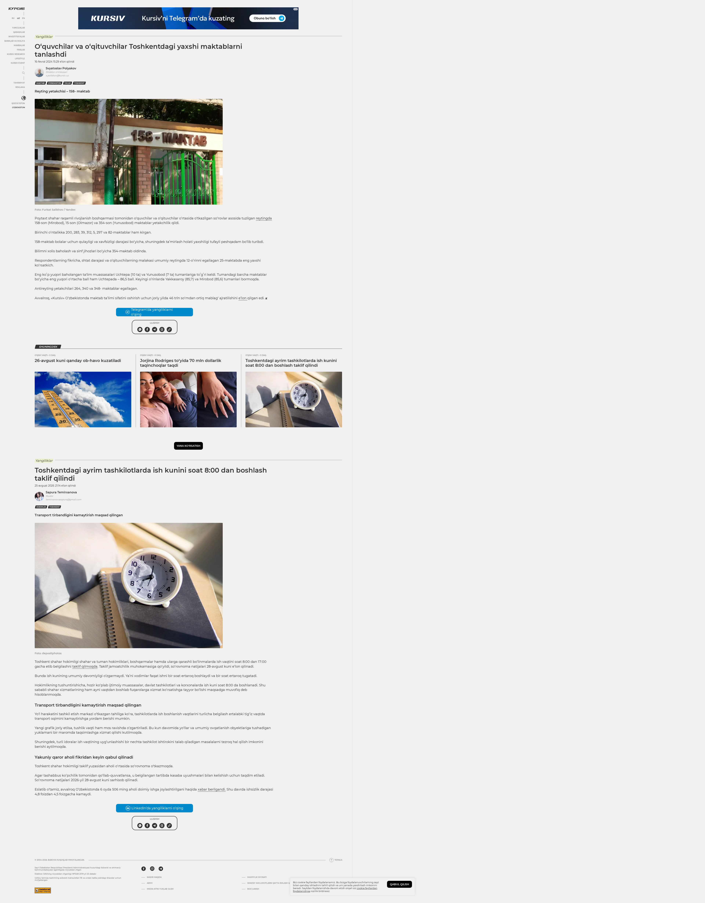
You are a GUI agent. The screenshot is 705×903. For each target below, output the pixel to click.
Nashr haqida (154, 877)
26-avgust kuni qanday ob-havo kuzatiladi (78, 360)
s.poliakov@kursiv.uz (57, 75)
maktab (40, 83)
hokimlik (41, 507)
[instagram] (152, 868)
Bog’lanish (253, 889)
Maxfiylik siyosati (257, 877)
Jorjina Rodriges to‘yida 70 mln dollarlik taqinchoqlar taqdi (180, 363)
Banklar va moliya (14, 41)
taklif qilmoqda (84, 666)
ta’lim (67, 83)
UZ (18, 18)
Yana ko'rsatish (188, 445)
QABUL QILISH (399, 884)
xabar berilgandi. (212, 789)
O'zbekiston (18, 107)
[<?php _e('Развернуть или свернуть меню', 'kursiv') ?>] (23, 98)
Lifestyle (20, 58)
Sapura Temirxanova (61, 492)
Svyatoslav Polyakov (61, 68)
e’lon (242, 298)
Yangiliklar (18, 28)
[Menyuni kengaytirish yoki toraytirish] (23, 73)
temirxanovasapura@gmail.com (63, 499)
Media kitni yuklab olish (160, 889)
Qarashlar (19, 32)
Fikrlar (21, 50)
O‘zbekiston (54, 83)
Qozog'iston (18, 103)
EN (23, 18)
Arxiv (150, 883)
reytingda (264, 218)
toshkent (79, 83)
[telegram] (161, 868)
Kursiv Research (16, 54)
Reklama (20, 87)
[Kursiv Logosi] (16, 8)
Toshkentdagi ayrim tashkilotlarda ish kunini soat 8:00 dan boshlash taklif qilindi (291, 363)
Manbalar (19, 45)
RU (13, 18)
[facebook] (143, 868)
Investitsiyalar (16, 36)
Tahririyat (19, 83)
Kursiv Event (18, 63)
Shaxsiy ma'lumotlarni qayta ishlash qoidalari (273, 883)
